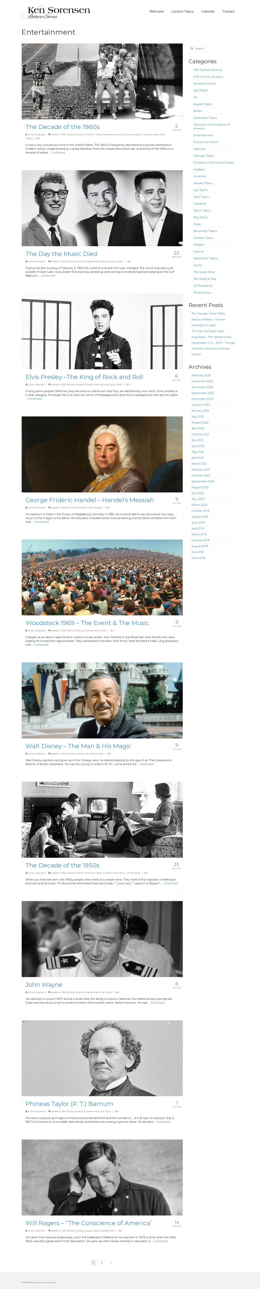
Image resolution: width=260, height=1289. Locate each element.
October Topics (203, 238)
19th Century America (72, 1111)
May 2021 (197, 452)
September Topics (205, 258)
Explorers (199, 149)
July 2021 (197, 440)
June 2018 (198, 558)
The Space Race (150, 134)
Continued (58, 152)
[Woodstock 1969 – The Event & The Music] (102, 577)
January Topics (108, 384)
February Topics (108, 261)
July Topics (105, 1111)
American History (93, 134)
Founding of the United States (213, 162)
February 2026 (201, 375)
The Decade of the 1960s (208, 313)
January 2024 (200, 410)
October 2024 (200, 405)
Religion (98, 507)
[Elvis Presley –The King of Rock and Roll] (102, 331)
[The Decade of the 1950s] (102, 819)
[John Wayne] (102, 938)
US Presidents (133, 873)
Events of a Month (205, 142)
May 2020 (198, 499)
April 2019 (197, 528)
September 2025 (202, 393)
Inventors (199, 176)
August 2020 (200, 487)
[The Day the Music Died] (102, 208)
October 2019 (200, 511)
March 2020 (199, 505)
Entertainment (110, 134)
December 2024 (202, 399)
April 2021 (197, 458)
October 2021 (200, 434)
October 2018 (200, 540)
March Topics (202, 210)
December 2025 (202, 381)
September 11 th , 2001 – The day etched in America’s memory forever (213, 348)
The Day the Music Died (207, 331)
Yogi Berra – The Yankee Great (211, 337)
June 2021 (198, 446)
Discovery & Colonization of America (211, 126)
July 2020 (197, 493)
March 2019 (199, 534)
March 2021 (199, 463)
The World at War (204, 279)
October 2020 (200, 475)
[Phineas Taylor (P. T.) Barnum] (102, 1058)
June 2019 (198, 522)
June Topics (201, 197)
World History (202, 292)
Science (130, 134)
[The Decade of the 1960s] (102, 81)
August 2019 (199, 516)
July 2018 (197, 552)
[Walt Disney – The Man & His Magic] (102, 700)
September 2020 (202, 481)
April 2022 (197, 428)
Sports (138, 134)
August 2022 (199, 422)
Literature (199, 203)
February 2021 (200, 469)
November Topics (205, 231)
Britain (197, 111)
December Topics (205, 117)
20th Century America (73, 134)
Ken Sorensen (38, 134)
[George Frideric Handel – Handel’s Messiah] (102, 454)
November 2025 (202, 387)
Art (86, 753)
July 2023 (197, 416)
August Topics (92, 1230)
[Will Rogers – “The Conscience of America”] (102, 1177)
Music (122, 134)
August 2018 (199, 546)
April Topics (200, 90)
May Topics (106, 992)
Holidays (82, 507)
